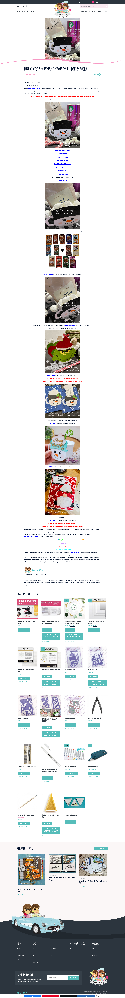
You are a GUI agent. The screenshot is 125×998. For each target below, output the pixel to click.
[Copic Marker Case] (97, 754)
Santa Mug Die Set (93, 670)
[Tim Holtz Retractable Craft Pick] (27, 754)
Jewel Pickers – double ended (26, 815)
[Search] (106, 6)
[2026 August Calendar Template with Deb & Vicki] (93, 865)
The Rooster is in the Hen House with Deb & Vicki (31, 890)
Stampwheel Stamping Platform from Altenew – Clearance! (73, 622)
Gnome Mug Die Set (23, 718)
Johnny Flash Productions (101, 993)
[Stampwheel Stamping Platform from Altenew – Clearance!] (74, 608)
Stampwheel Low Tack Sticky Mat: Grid (26, 671)
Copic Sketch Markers (70, 767)
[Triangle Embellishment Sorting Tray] (50, 802)
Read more (46, 630)
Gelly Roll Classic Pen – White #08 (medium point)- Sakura (49, 771)
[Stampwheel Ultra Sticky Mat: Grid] (50, 657)
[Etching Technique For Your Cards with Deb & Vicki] (62, 863)
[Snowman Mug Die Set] (74, 657)
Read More (21, 894)
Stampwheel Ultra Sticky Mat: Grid (51, 670)
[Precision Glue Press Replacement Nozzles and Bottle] (50, 608)
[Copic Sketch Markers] (74, 754)
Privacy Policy (104, 991)
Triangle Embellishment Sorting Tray (50, 816)
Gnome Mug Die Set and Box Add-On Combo (50, 720)
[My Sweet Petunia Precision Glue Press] (27, 608)
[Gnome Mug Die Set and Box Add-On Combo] (50, 706)
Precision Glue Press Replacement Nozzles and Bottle (50, 622)
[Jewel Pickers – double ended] (27, 802)
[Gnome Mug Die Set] (27, 705)
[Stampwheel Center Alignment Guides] (97, 608)
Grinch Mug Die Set (70, 718)
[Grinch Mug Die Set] (74, 705)
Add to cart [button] (24, 630)
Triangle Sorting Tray (71, 815)
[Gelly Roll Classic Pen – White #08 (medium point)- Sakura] (50, 755)
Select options (71, 773)
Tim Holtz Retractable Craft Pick (27, 767)
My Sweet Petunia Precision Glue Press (26, 622)
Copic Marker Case (93, 767)
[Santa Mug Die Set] (97, 657)
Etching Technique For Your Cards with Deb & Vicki (62, 879)
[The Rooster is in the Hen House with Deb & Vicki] (31, 869)
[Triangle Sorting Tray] (74, 802)
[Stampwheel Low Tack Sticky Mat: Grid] (27, 657)
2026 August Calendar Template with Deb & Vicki (93, 882)
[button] (18, 6)
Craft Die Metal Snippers (94, 718)
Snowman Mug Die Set (70, 670)
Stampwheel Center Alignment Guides (96, 622)
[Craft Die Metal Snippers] (97, 705)
